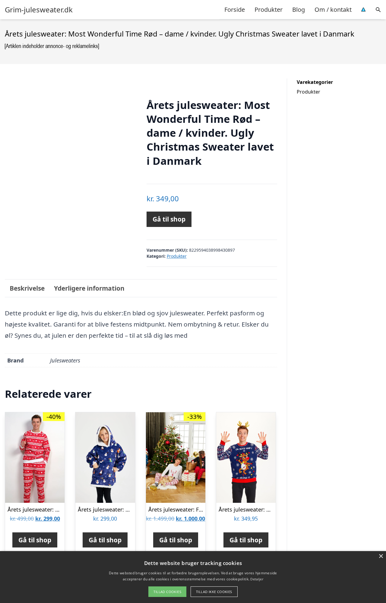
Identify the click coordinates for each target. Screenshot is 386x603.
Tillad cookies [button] (167, 591)
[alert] (193, 577)
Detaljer (256, 579)
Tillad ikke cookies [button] (214, 591)
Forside (234, 9)
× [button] (380, 556)
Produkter (269, 9)
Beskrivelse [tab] (27, 288)
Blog (298, 9)
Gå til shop (169, 219)
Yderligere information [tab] (89, 288)
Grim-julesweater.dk (39, 9)
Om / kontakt (333, 9)
